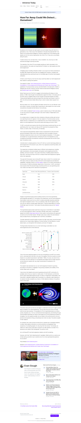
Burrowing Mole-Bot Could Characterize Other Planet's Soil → (51, 406)
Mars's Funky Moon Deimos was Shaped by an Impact (53, 375)
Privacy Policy (43, 418)
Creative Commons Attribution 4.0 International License (45, 420)
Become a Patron (54, 415)
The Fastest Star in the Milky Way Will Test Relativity (53, 380)
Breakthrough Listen (27, 90)
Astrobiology (42, 22)
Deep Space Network (35, 213)
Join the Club (37, 7)
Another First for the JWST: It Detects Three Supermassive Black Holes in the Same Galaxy (53, 393)
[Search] (60, 7)
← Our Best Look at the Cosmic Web (28, 406)
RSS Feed (41, 7)
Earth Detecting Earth (32, 341)
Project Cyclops (36, 111)
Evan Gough (23, 22)
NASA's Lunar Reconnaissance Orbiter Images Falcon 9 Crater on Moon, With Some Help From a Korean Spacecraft (53, 386)
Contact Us (37, 418)
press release (40, 162)
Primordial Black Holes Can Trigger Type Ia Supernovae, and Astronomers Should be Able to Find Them (53, 369)
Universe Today (29, 3)
